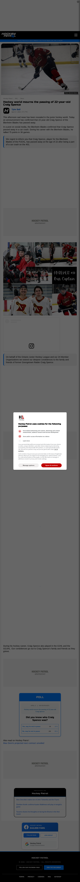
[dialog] (40, 441)
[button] (40, 440)
